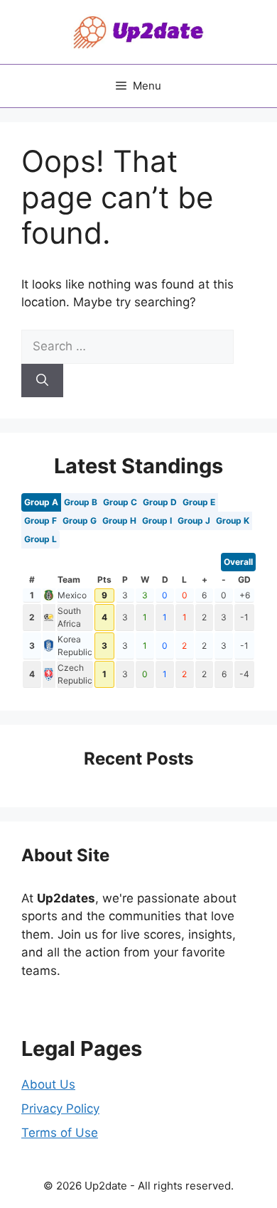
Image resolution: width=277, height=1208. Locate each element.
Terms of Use (59, 1133)
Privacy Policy (60, 1108)
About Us (48, 1084)
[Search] (42, 381)
